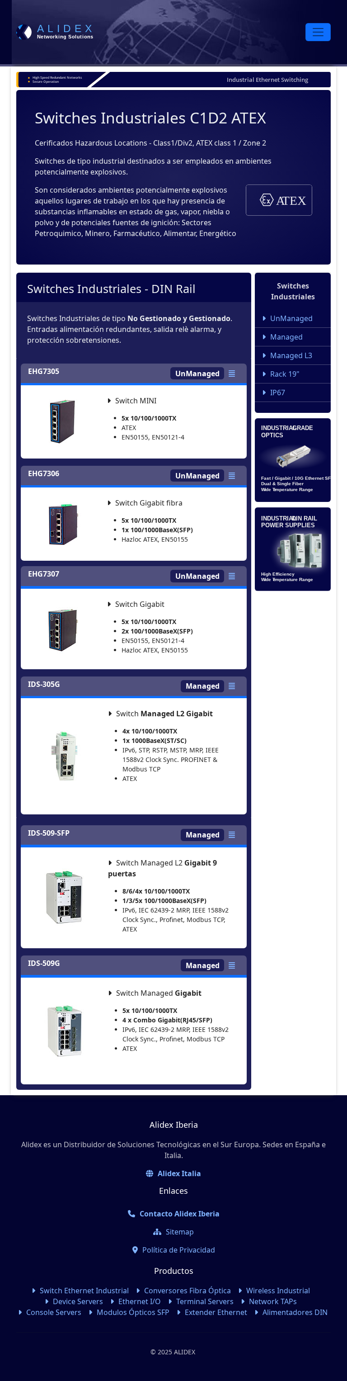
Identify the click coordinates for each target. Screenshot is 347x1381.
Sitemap (180, 1232)
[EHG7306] (234, 476)
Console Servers (53, 1312)
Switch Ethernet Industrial (84, 1291)
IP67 (277, 392)
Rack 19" (285, 374)
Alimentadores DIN (295, 1312)
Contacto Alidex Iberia (180, 1214)
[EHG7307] (234, 576)
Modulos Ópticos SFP (133, 1312)
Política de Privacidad (178, 1250)
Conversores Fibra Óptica (187, 1291)
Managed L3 (291, 355)
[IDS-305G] (234, 686)
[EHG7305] (234, 373)
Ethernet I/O (139, 1301)
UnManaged (291, 318)
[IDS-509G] (234, 965)
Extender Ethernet (216, 1312)
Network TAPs (273, 1301)
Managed (286, 337)
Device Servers (78, 1301)
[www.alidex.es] (56, 32)
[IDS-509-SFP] (234, 835)
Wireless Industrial (278, 1291)
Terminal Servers (205, 1301)
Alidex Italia (179, 1173)
